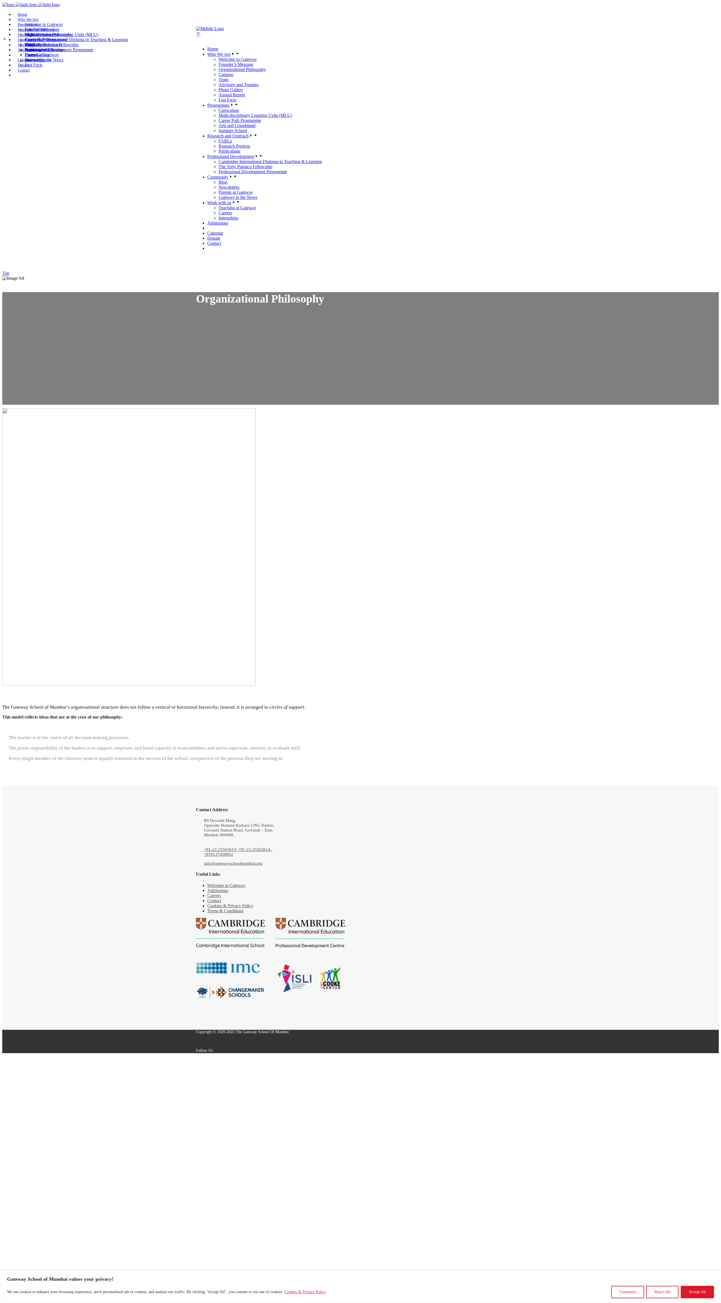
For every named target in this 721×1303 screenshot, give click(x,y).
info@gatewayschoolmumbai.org (233, 863)
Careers (214, 895)
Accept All (697, 1292)
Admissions (217, 890)
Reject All (662, 1292)
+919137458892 (218, 854)
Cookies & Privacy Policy (305, 1292)
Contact (214, 900)
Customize (627, 1292)
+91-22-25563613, (221, 849)
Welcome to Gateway (226, 885)
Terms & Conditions (225, 910)
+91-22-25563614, (255, 849)
